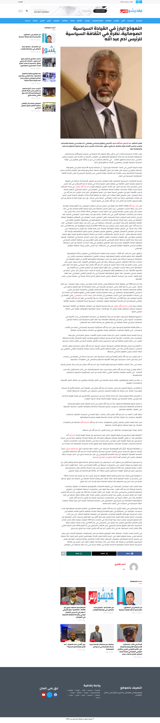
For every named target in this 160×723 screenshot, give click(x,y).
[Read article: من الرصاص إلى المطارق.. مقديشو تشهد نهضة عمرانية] (129, 596)
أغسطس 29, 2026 (137, 613)
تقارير (83, 695)
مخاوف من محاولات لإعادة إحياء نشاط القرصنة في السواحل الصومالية (101, 647)
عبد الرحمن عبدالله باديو (122, 143)
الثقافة (79, 692)
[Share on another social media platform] (63, 554)
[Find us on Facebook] (140, 2)
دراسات (98, 697)
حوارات (71, 695)
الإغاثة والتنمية (95, 692)
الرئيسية (139, 20)
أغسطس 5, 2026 (36, 98)
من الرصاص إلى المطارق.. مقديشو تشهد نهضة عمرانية (130, 608)
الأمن (123, 20)
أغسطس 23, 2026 (108, 613)
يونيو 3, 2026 (81, 650)
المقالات (121, 603)
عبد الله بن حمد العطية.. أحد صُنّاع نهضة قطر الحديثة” (74, 645)
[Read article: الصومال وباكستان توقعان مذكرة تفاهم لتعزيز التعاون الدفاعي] (49, 107)
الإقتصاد (70, 690)
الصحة (73, 692)
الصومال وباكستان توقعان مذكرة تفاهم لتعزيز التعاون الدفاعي (31, 105)
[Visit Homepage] (131, 11)
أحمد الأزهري (120, 564)
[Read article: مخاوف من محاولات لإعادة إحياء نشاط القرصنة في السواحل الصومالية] (101, 633)
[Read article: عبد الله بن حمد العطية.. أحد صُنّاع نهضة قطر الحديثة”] (72, 633)
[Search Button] (27, 11)
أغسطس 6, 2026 (36, 83)
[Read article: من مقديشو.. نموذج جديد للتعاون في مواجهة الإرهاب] (101, 596)
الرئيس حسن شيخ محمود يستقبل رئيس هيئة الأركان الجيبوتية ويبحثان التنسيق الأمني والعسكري (31, 92)
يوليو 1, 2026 (81, 620)
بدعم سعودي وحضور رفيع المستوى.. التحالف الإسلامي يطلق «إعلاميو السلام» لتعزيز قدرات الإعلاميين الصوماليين (30, 62)
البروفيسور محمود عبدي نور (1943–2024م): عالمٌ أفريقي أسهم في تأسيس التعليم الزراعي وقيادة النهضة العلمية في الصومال (73, 612)
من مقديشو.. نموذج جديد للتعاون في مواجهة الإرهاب (103, 608)
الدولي (77, 695)
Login (19, 2)
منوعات (86, 692)
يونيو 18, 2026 (109, 652)
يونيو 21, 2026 (138, 657)
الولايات (77, 690)
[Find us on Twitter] (137, 2)
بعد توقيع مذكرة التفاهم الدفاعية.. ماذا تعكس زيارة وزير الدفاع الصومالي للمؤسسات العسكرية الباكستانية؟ (30, 77)
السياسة (130, 20)
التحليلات (90, 695)
